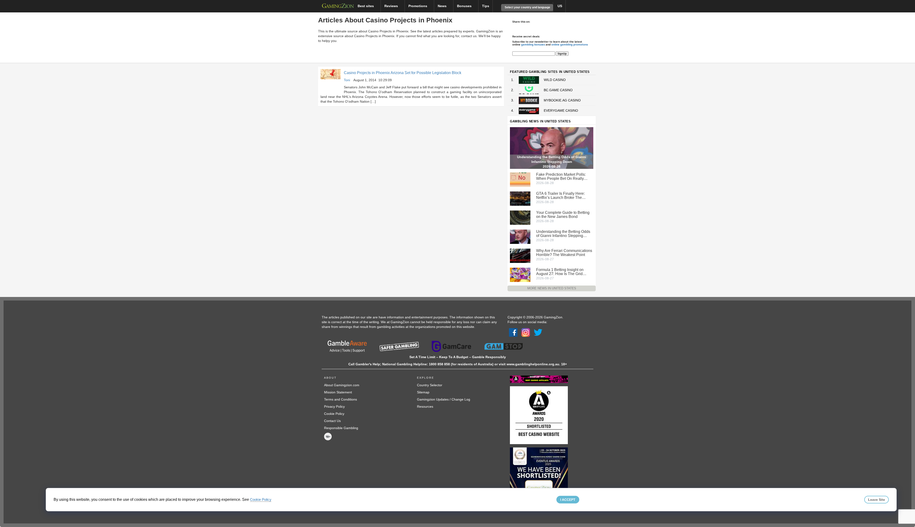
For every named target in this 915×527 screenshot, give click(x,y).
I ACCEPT (567, 500)
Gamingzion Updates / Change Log (443, 399)
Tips (485, 6)
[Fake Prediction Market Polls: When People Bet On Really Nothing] (520, 179)
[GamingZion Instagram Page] (525, 332)
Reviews (391, 6)
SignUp (562, 53)
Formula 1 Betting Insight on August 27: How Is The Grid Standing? (560, 272)
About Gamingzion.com (341, 385)
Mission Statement (338, 392)
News (442, 6)
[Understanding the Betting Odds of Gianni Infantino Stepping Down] (520, 236)
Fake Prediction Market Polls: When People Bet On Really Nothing (561, 176)
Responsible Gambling (341, 428)
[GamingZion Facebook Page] (513, 332)
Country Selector (429, 385)
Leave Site (876, 500)
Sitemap (423, 392)
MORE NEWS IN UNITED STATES (551, 288)
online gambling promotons (569, 44)
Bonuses (465, 6)
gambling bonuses (533, 44)
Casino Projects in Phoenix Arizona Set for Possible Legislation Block (402, 73)
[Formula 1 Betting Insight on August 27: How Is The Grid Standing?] (520, 274)
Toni (347, 80)
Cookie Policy (334, 414)
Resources (425, 406)
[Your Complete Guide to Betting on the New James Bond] (520, 217)
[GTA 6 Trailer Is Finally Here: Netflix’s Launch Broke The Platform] (520, 198)
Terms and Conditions (340, 399)
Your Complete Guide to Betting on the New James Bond (563, 215)
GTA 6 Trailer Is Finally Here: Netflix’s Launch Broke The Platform (560, 195)
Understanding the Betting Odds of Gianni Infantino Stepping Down (563, 234)
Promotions (418, 6)
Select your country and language (527, 7)
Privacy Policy (334, 406)
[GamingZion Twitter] (538, 332)
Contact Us (332, 421)
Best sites (366, 6)
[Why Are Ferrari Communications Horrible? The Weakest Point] (520, 255)
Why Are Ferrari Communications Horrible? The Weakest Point (564, 253)
